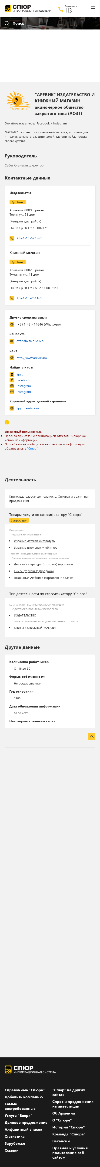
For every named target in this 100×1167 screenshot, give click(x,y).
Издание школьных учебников (35, 547)
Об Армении (63, 1113)
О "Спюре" (62, 1120)
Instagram (24, 386)
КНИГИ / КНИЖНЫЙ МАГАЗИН (35, 627)
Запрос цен (19, 520)
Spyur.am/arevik (28, 408)
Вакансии (61, 1141)
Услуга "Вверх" (18, 1115)
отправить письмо (30, 341)
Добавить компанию (24, 1097)
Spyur (21, 374)
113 (68, 10)
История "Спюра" (68, 1127)
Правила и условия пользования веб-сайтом (70, 1153)
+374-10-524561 (29, 238)
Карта (20, 202)
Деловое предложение (26, 1122)
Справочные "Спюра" (25, 1090)
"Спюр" (32, 448)
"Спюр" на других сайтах (68, 1092)
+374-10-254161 (29, 298)
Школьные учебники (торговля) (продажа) (44, 578)
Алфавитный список (23, 1129)
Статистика (15, 1136)
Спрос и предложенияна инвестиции (72, 1103)
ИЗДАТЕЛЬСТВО (25, 615)
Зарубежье (15, 1143)
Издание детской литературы (34, 541)
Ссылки (12, 1150)
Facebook (23, 380)
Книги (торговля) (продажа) (34, 571)
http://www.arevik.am (32, 357)
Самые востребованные (20, 1106)
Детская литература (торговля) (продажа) (43, 564)
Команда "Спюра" (69, 1134)
